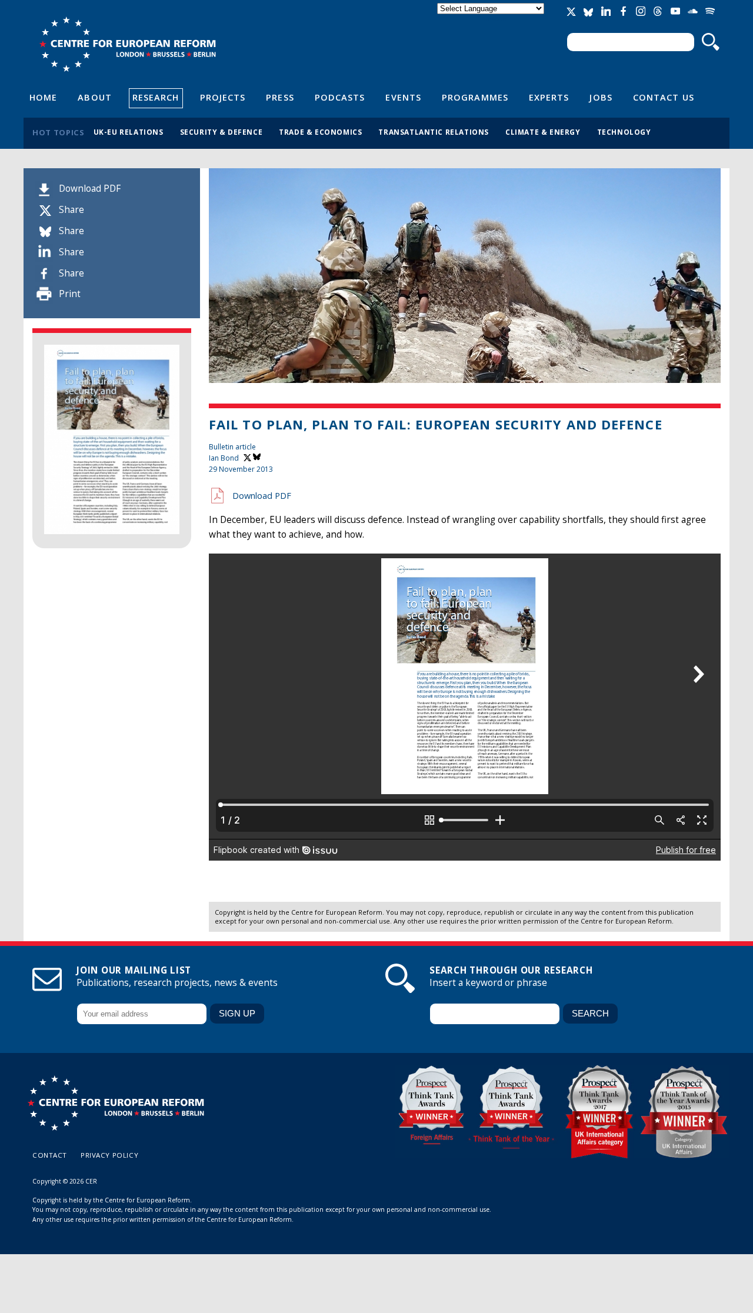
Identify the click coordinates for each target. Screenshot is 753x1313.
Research (155, 97)
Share (71, 210)
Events (403, 97)
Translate (492, 18)
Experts (549, 97)
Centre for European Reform (127, 44)
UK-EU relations (129, 131)
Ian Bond (224, 458)
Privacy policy (109, 1155)
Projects (223, 97)
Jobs (600, 97)
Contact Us (663, 97)
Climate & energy (543, 131)
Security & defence (221, 131)
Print (70, 294)
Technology (624, 131)
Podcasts (340, 97)
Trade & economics (320, 131)
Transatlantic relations (433, 131)
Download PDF (90, 188)
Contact (49, 1155)
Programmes (475, 97)
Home (43, 97)
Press (280, 97)
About (94, 97)
